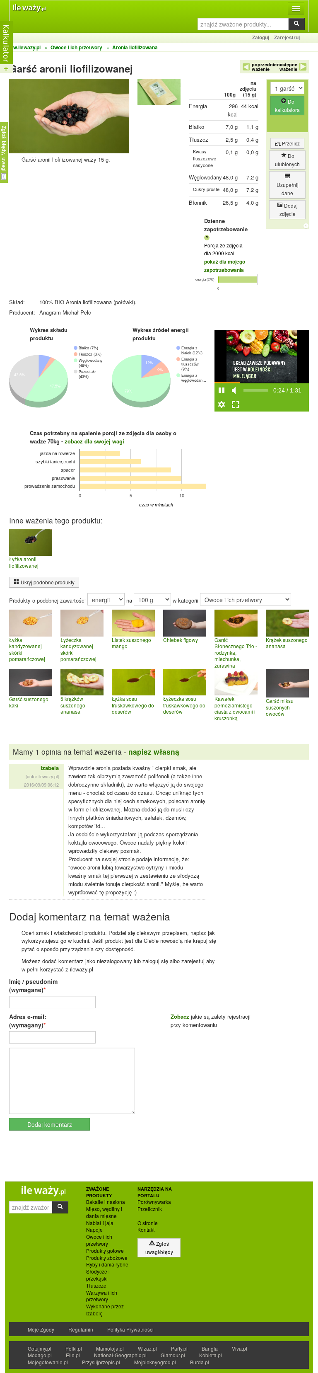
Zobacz (180, 1016)
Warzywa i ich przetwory (101, 1296)
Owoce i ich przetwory (99, 1240)
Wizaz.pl (147, 1348)
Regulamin (80, 1329)
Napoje (94, 1229)
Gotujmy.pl (39, 1348)
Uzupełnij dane (288, 188)
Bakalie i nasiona (105, 1202)
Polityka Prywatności (130, 1329)
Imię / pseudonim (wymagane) (33, 985)
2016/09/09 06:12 (41, 784)
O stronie (147, 1223)
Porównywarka (154, 1202)
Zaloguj (260, 37)
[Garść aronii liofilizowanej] (159, 94)
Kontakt (145, 1229)
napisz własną (153, 751)
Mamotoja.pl (110, 1348)
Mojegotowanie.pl (48, 1362)
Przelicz (290, 143)
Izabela (50, 768)
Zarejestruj (287, 37)
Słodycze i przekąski (98, 1275)
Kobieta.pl (210, 1354)
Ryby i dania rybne (107, 1264)
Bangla (210, 1348)
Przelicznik (149, 1209)
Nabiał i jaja (99, 1223)
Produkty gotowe (105, 1250)
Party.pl (179, 1348)
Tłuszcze (96, 1285)
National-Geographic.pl (120, 1354)
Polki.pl (73, 1348)
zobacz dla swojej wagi (94, 441)
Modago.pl (40, 1354)
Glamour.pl (173, 1354)
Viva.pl (239, 1348)
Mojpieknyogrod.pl (155, 1362)
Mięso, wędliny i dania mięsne (104, 1212)
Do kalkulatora (287, 105)
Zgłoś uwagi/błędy (159, 1247)
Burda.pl (199, 1362)
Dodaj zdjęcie (288, 209)
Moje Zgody (41, 1329)
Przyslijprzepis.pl (101, 1362)
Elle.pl (73, 1354)
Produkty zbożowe (107, 1257)
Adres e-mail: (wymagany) (27, 1020)
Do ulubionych (287, 159)
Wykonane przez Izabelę (105, 1310)
